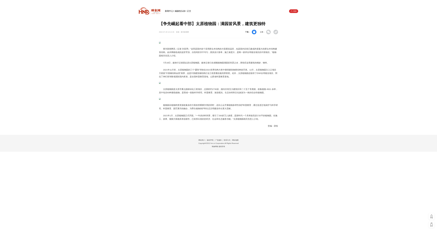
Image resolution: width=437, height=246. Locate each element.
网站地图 (235, 140)
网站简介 (201, 140)
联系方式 (227, 140)
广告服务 (218, 140)
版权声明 (210, 140)
